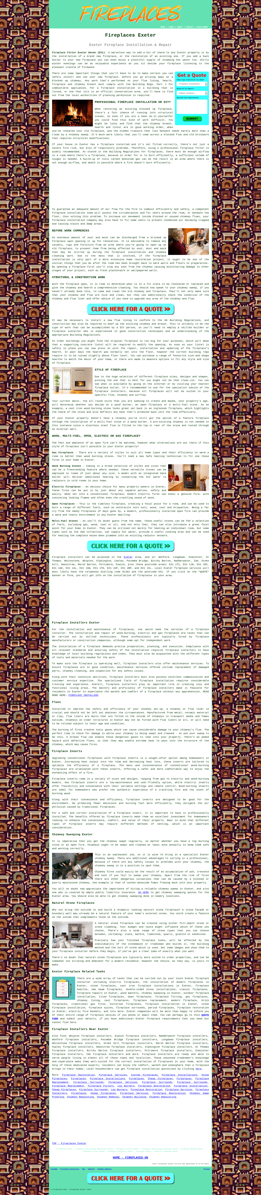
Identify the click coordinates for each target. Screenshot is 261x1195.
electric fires (149, 494)
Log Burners (126, 1086)
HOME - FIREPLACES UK (130, 1157)
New (83, 1169)
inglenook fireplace (167, 408)
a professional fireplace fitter (180, 148)
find (63, 1036)
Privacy (207, 1169)
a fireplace (200, 1065)
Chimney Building (134, 1097)
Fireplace (59, 557)
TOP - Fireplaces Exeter (69, 1143)
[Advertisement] (130, 186)
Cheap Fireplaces (160, 1078)
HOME (163, 27)
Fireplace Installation (190, 1086)
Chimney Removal (108, 1097)
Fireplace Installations (179, 1075)
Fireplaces (78, 1078)
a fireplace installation (116, 88)
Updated (91, 1169)
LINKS (171, 27)
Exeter (128, 557)
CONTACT (189, 27)
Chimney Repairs (104, 1169)
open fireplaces (139, 996)
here (199, 1069)
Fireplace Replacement (68, 1086)
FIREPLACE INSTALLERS (83, 695)
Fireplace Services (113, 1075)
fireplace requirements (163, 1018)
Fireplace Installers (69, 1169)
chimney (145, 324)
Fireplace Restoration (78, 1075)
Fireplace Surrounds (88, 1082)
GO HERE (143, 892)
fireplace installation (68, 213)
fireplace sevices (103, 1015)
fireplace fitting (168, 996)
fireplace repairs (89, 993)
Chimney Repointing (80, 1097)
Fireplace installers (157, 1054)
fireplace (109, 56)
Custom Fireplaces (144, 1075)
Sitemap (54, 1169)
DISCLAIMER (202, 27)
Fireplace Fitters (101, 1086)
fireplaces (155, 151)
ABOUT (180, 27)
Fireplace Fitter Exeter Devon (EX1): (79, 52)
